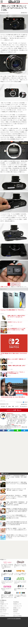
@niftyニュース (16, 607)
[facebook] (3, 430)
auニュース (3, 611)
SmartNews (16, 602)
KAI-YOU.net (3, 609)
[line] (17, 430)
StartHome (2, 615)
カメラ (16, 406)
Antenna (15, 611)
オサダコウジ (24, 12)
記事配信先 (3, 600)
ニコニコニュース (17, 605)
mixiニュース (3, 605)
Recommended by (19, 402)
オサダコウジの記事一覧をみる (14, 410)
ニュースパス (16, 613)
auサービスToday (17, 615)
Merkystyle (15, 609)
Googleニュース (4, 603)
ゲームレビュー (23, 406)
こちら (19, 425)
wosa (12, 424)
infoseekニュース (4, 607)
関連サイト (3, 559)
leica (9, 406)
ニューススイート (4, 613)
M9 (13, 406)
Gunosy (2, 602)
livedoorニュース (17, 603)
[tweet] (9, 430)
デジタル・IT (4, 406)
